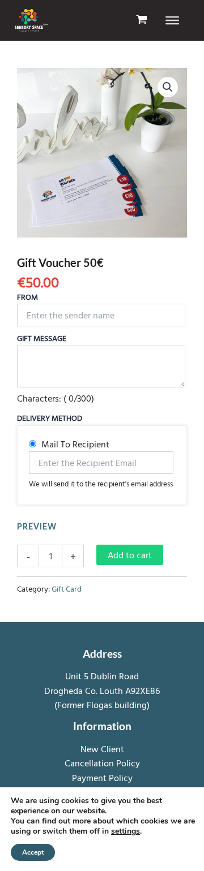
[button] (168, 87)
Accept (33, 852)
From (27, 297)
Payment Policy (102, 777)
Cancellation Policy (102, 763)
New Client (102, 749)
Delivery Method (49, 418)
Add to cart (130, 555)
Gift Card (67, 588)
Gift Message (41, 338)
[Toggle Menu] (172, 20)
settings (125, 831)
